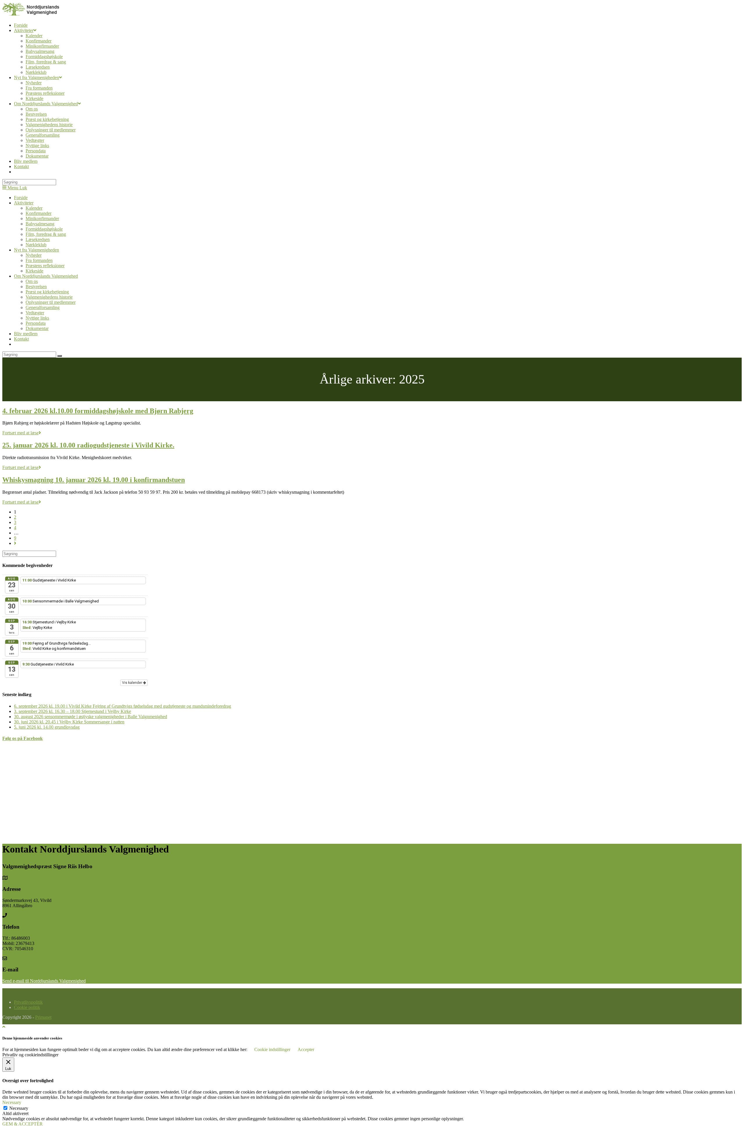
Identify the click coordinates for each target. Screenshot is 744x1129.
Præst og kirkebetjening (47, 291)
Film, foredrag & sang (46, 234)
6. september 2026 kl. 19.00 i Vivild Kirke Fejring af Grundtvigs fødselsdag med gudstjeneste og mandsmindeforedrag (122, 706)
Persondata (36, 323)
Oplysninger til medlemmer (51, 302)
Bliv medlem (25, 333)
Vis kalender (132, 683)
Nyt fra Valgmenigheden (36, 249)
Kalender (34, 208)
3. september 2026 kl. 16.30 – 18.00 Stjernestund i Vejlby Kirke (72, 711)
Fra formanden (39, 260)
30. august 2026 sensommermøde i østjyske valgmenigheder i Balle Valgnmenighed (90, 716)
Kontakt (21, 338)
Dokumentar (37, 328)
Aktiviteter (23, 202)
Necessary (18, 1108)
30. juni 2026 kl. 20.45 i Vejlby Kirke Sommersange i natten (69, 721)
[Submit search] (59, 356)
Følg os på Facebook (22, 738)
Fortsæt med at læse (21, 432)
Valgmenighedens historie (49, 297)
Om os (32, 281)
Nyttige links (37, 317)
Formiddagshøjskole (44, 228)
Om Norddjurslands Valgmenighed (46, 276)
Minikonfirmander (42, 218)
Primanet (43, 1017)
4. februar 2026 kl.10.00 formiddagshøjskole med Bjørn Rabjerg (97, 411)
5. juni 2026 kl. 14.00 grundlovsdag (47, 727)
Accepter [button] (306, 1049)
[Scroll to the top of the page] (3, 1026)
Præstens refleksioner (45, 265)
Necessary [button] (11, 1102)
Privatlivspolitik (28, 1002)
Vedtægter (35, 312)
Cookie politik (27, 1007)
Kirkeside (34, 270)
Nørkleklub (36, 244)
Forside (21, 197)
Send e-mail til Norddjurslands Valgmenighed (44, 980)
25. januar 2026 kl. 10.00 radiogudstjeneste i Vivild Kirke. (88, 445)
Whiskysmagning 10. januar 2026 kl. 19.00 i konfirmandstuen (93, 480)
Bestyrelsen (36, 286)
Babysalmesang (40, 223)
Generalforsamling (43, 307)
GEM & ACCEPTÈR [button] (22, 1123)
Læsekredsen (38, 239)
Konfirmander (38, 213)
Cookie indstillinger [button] (272, 1049)
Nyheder (34, 255)
